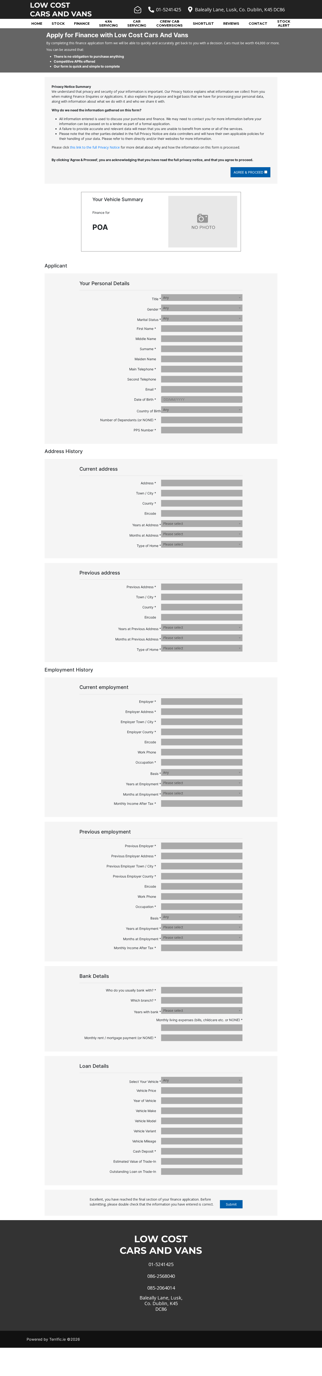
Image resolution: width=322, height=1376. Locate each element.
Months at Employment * (142, 794)
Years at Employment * (143, 784)
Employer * (147, 702)
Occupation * (146, 762)
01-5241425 (168, 9)
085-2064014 (161, 1288)
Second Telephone (141, 379)
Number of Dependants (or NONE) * (128, 420)
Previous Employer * (140, 846)
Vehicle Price (146, 1091)
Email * (150, 389)
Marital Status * (149, 320)
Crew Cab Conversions (169, 23)
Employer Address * (140, 712)
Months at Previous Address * (138, 639)
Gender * (154, 309)
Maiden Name (145, 359)
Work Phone (147, 752)
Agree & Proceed (248, 172)
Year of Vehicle (144, 1101)
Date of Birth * (145, 399)
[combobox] (201, 297)
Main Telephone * (142, 369)
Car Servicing (136, 23)
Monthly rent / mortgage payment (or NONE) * (120, 1038)
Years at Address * (146, 525)
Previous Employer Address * (133, 856)
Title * (156, 299)
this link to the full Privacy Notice (95, 147)
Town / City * (146, 493)
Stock (58, 23)
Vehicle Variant (145, 1131)
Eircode (150, 513)
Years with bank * (147, 1012)
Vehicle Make (146, 1111)
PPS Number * (145, 430)
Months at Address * (145, 535)
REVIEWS (231, 23)
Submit (231, 1204)
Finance (82, 23)
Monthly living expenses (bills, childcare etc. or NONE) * (199, 1020)
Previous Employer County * (134, 876)
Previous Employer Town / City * (131, 866)
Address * (148, 483)
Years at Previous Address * (139, 629)
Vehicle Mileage (144, 1141)
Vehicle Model (145, 1121)
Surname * (148, 349)
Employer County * (141, 732)
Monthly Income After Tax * (135, 803)
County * (149, 503)
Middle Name (146, 339)
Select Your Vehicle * (145, 1082)
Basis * (155, 774)
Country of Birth (149, 411)
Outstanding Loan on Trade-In (133, 1172)
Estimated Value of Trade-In (134, 1161)
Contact (258, 23)
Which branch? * (143, 1000)
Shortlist (203, 23)
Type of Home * (149, 546)
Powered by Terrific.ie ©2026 (53, 1339)
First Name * (146, 329)
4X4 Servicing (108, 23)
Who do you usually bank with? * (131, 990)
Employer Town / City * (138, 722)
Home (36, 23)
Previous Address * (141, 587)
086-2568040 (161, 1276)
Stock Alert (283, 23)
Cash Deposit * (144, 1151)
